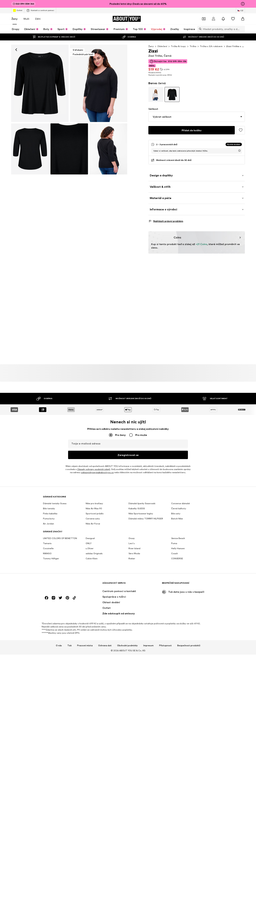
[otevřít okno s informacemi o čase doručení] (239, 151)
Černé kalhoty (178, 508)
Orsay (132, 538)
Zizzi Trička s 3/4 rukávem (241, 46)
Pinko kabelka (50, 513)
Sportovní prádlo (95, 513)
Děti (38, 18)
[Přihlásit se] (213, 19)
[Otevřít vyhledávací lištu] (199, 28)
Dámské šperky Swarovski (142, 503)
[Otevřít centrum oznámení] (223, 19)
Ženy (14, 18)
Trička (193, 46)
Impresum (148, 645)
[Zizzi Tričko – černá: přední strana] (40, 83)
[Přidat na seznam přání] (240, 130)
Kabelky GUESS (137, 508)
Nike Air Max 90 (94, 508)
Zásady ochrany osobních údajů (93, 469)
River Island (134, 548)
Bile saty (175, 513)
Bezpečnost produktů (188, 645)
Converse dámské (180, 503)
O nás (59, 645)
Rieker (132, 558)
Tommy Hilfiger (51, 558)
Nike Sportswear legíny (141, 513)
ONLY (88, 543)
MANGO (47, 553)
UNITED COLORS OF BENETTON (60, 538)
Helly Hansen (178, 548)
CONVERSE (177, 558)
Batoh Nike (177, 518)
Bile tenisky (49, 508)
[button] (196, 117)
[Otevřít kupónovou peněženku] (204, 19)
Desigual (90, 538)
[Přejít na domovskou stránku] (62, 585)
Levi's (132, 543)
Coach (174, 553)
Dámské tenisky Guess (55, 503)
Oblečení (162, 46)
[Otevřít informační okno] (243, 4)
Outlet (19, 10)
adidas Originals (94, 553)
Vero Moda (134, 553)
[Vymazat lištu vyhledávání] (242, 29)
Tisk (69, 645)
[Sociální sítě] (46, 598)
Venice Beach (178, 538)
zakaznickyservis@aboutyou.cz (97, 472)
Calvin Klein (92, 558)
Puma (174, 543)
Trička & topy (178, 46)
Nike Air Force (93, 523)
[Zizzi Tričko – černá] (30, 149)
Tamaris (47, 543)
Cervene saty (93, 518)
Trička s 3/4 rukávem (211, 46)
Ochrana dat (105, 645)
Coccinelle (48, 548)
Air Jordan (48, 523)
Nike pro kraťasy (94, 503)
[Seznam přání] (233, 19)
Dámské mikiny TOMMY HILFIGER (146, 518)
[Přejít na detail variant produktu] (155, 94)
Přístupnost (165, 645)
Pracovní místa (85, 645)
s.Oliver (90, 548)
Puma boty (49, 518)
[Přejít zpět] (16, 50)
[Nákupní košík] (243, 19)
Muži (26, 18)
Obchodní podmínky (127, 645)
